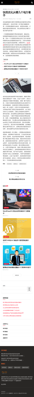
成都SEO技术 (22, 163)
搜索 (4, 285)
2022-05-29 (6, 269)
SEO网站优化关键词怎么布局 (10, 305)
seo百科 (5, 334)
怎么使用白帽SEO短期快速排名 (11, 307)
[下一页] (18, 73)
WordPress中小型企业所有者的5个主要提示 (16, 64)
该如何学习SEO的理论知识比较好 (10, 358)
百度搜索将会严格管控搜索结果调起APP (13, 313)
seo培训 (5, 328)
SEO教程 (5, 331)
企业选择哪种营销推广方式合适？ (11, 310)
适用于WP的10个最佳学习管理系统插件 (15, 66)
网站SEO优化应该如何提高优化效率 (10, 354)
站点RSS (3, 384)
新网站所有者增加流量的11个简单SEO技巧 (16, 69)
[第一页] (15, 73)
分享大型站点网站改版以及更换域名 (12, 316)
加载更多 (17, 275)
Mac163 (21, 393)
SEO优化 (5, 9)
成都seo (16, 163)
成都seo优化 (17, 367)
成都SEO (11, 393)
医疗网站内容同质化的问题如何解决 (12, 302)
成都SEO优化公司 (6, 377)
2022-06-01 (6, 215)
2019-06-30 (5, 19)
